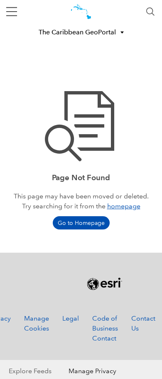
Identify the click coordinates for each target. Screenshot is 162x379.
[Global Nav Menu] (11, 11)
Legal (70, 318)
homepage (123, 206)
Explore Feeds (30, 371)
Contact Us (143, 323)
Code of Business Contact (105, 328)
